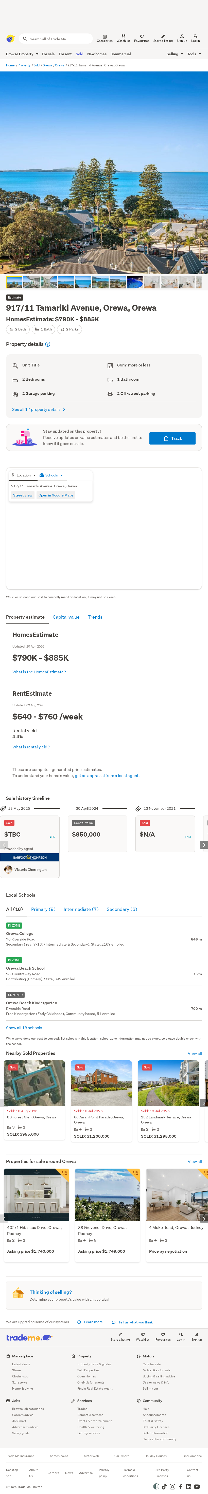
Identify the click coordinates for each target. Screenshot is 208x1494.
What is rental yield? (31, 746)
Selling (173, 53)
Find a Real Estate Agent (95, 1388)
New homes (97, 53)
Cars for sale (152, 1364)
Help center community (159, 1439)
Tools (192, 53)
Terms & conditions (130, 1473)
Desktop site (12, 1473)
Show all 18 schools (24, 1027)
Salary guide (21, 1433)
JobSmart (19, 1421)
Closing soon (21, 1376)
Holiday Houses (156, 1456)
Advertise (86, 1473)
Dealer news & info (156, 1382)
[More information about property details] (48, 344)
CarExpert (121, 1456)
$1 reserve (19, 1382)
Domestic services (90, 1415)
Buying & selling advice (159, 1376)
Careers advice (22, 1415)
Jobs (16, 1400)
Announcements (154, 1415)
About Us (33, 1473)
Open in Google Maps (56, 495)
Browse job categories (28, 1409)
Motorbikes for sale (156, 1370)
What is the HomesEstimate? (39, 671)
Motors (148, 1356)
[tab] (23, 475)
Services (84, 1400)
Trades (82, 1409)
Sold (79, 53)
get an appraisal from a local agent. (107, 775)
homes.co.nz (59, 1456)
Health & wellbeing (90, 1427)
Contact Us (192, 1473)
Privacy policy (104, 1473)
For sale (48, 53)
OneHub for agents (91, 1382)
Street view (22, 495)
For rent (65, 53)
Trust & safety (153, 1421)
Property (24, 65)
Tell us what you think (135, 1322)
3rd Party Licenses (156, 1427)
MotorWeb (91, 1456)
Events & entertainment (94, 1421)
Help (146, 1409)
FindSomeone (192, 1456)
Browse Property (20, 53)
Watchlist (142, 1339)
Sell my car (150, 1388)
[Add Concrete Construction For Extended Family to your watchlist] (133, 1176)
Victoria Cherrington (30, 869)
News (69, 1473)
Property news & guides (94, 1364)
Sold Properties (88, 1370)
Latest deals (21, 1364)
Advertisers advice (25, 1427)
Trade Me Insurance (20, 1456)
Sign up (182, 41)
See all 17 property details (36, 409)
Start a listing (120, 1339)
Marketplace (22, 1356)
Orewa (48, 65)
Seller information (155, 1433)
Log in (195, 41)
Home (10, 65)
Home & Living (22, 1388)
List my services (88, 1433)
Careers (53, 1473)
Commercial (121, 53)
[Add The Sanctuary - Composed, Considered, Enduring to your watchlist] (62, 1176)
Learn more (93, 1322)
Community (152, 1400)
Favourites (163, 1339)
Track (176, 438)
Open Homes (86, 1376)
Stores (17, 1370)
